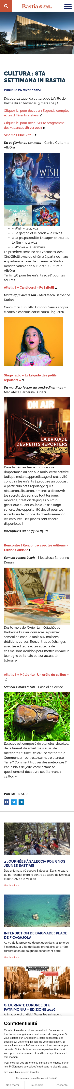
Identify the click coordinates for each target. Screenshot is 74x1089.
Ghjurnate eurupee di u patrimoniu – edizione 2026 (29, 1007)
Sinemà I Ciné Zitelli (19, 135)
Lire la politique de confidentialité (21, 1072)
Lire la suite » (11, 885)
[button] (6, 802)
